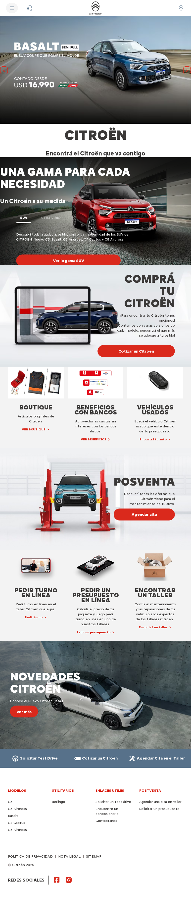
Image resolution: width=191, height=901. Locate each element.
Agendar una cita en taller (160, 802)
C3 (10, 802)
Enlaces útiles (110, 790)
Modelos (17, 790)
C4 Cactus (16, 823)
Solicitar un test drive (113, 802)
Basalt (13, 816)
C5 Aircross (17, 830)
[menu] (12, 8)
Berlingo (58, 802)
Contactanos (106, 821)
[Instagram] (69, 880)
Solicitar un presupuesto (159, 809)
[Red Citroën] (181, 8)
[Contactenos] (30, 8)
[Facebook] (57, 880)
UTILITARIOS (63, 790)
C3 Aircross (17, 809)
